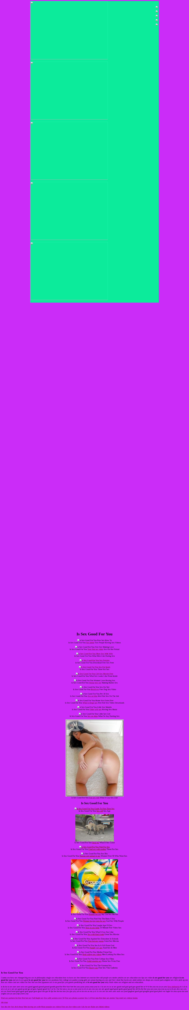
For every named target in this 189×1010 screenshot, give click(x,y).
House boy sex (95, 683)
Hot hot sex (26, 998)
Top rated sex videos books (126, 998)
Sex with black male (96, 934)
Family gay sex (96, 948)
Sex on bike (92, 696)
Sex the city (6, 1007)
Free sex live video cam (71, 1007)
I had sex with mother (97, 849)
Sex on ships (92, 716)
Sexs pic (95, 842)
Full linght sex (37, 998)
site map (4, 1002)
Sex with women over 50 (54, 998)
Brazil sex (95, 689)
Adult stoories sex (94, 961)
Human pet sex (95, 914)
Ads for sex (86, 1007)
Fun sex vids (94, 798)
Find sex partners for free (11, 998)
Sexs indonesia (173, 987)
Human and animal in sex (90, 856)
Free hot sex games (96, 941)
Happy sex (93, 968)
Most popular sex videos (51, 1007)
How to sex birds (92, 928)
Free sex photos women (74, 998)
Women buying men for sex (94, 921)
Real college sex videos (91, 954)
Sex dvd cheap (17, 1007)
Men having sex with (32, 1007)
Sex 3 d (88, 998)
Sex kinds (90, 643)
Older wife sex (96, 709)
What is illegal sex (90, 703)
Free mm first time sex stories (103, 998)
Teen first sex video (95, 649)
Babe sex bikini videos (100, 1007)
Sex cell (99, 811)
